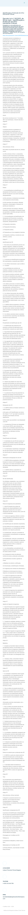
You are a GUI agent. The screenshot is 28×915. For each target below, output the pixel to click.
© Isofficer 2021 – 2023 (8, 906)
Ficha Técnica (21, 910)
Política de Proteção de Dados (11, 910)
